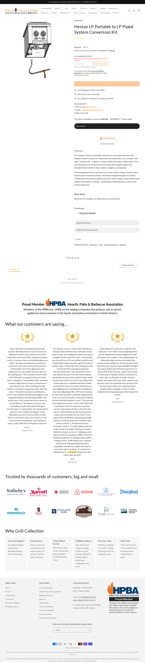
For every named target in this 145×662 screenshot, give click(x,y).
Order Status (10, 595)
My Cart (8, 591)
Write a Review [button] (128, 265)
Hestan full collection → (111, 245)
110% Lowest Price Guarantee (50, 591)
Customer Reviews (46, 588)
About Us (42, 599)
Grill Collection (75, 647)
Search (7, 588)
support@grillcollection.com (92, 110)
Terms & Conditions (46, 606)
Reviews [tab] (13, 269)
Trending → (123, 245)
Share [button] (79, 239)
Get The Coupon (101, 64)
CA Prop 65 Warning (46, 610)
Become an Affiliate (12, 603)
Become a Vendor (45, 614)
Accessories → (93, 245)
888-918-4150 (91, 107)
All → (100, 245)
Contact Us (9, 599)
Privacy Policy (44, 603)
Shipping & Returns (46, 595)
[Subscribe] (89, 629)
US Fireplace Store (12, 606)
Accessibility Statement (48, 618)
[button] (47, 8)
